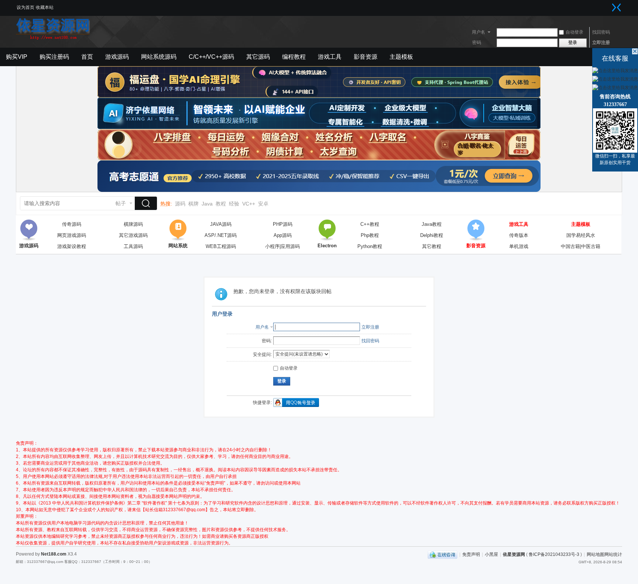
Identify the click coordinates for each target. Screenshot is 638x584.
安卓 (263, 204)
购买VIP (16, 57)
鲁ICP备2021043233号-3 (554, 554)
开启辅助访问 (609, 5)
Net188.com (53, 554)
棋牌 (193, 204)
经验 (234, 204)
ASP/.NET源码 (221, 235)
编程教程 (294, 57)
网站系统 (178, 230)
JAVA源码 (220, 224)
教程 (221, 204)
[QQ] (442, 554)
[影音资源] (476, 230)
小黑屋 (491, 554)
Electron (327, 230)
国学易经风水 (580, 235)
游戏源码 (117, 57)
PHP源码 (282, 224)
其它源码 (258, 57)
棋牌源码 (133, 224)
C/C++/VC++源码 (211, 57)
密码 (476, 42)
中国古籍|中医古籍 (580, 246)
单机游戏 (518, 246)
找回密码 (601, 32)
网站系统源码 (158, 57)
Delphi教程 (431, 235)
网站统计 (613, 554)
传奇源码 (71, 224)
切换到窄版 (616, 7)
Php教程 (370, 235)
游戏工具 (330, 57)
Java (207, 204)
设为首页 (25, 7)
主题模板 (401, 57)
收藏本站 (45, 7)
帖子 (121, 203)
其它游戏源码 (133, 235)
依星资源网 (514, 554)
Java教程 (432, 224)
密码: (267, 340)
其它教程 (431, 246)
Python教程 (369, 246)
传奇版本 (518, 235)
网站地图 (595, 554)
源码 (180, 204)
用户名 (478, 32)
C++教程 (369, 224)
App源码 (283, 235)
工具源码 (133, 246)
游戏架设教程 (71, 246)
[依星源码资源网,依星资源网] (53, 38)
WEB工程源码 (221, 246)
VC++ (248, 204)
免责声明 (471, 554)
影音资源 (365, 57)
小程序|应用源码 (282, 246)
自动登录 (574, 32)
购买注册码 (54, 57)
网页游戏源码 (71, 235)
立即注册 (601, 42)
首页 (87, 57)
